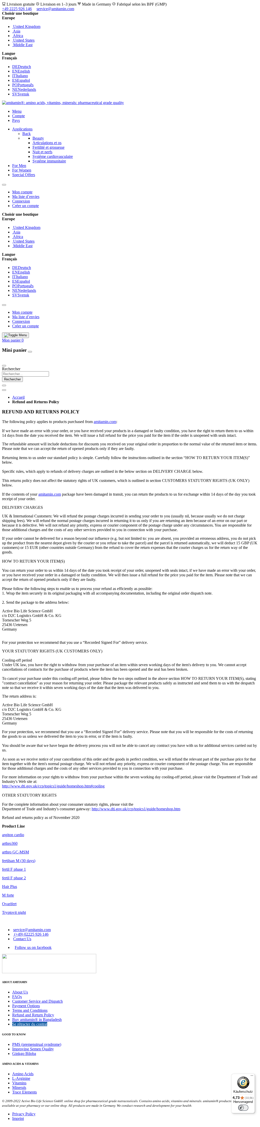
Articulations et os (46, 143)
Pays (16, 120)
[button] (130, 18)
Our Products (13, 360)
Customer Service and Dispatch (37, 1001)
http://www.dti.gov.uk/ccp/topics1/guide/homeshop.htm (136, 809)
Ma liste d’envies (25, 196)
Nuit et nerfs (42, 152)
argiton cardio (13, 835)
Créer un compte (25, 206)
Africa (17, 35)
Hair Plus (9, 886)
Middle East (22, 45)
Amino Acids (23, 1074)
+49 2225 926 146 (17, 9)
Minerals (19, 1087)
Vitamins (19, 1083)
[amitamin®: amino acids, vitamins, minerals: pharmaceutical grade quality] (63, 102)
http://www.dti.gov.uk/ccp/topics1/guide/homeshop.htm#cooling (53, 786)
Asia (16, 31)
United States (23, 40)
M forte (8, 895)
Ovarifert (9, 904)
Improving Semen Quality (33, 1049)
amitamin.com (105, 421)
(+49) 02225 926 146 (30, 934)
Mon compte (22, 192)
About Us (20, 992)
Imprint (18, 1118)
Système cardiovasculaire (52, 156)
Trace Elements (24, 1092)
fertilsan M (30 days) (18, 861)
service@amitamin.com (55, 9)
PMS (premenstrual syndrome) (36, 1044)
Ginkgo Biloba (24, 1053)
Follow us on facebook (33, 947)
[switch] (243, 1108)
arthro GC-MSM (15, 852)
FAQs (17, 997)
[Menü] (252, 1077)
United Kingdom (26, 26)
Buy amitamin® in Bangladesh (37, 1019)
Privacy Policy (24, 1114)
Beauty (38, 138)
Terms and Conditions (29, 1010)
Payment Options (26, 1006)
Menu (17, 111)
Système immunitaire (49, 161)
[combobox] (25, 374)
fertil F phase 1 (14, 869)
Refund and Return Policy (33, 1015)
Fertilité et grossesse (48, 147)
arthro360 (10, 843)
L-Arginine (21, 1078)
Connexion (21, 201)
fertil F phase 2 (14, 878)
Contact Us (22, 939)
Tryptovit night (14, 912)
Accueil (18, 397)
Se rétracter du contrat (29, 1024)
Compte (18, 116)
